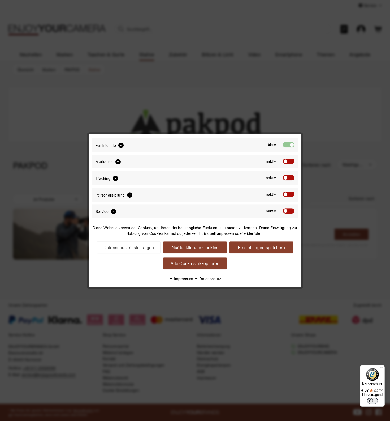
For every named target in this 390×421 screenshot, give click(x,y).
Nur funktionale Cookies (195, 247)
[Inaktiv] (288, 161)
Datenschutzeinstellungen (128, 247)
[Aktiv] (288, 144)
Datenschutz (209, 278)
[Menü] (381, 368)
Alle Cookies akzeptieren (195, 263)
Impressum (183, 278)
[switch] (372, 401)
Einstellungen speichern (261, 247)
